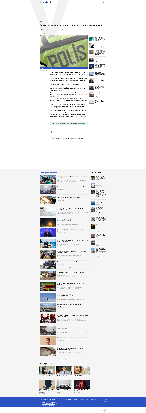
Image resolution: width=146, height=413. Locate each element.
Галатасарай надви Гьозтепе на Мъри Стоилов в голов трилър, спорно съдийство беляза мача (100, 227)
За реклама (76, 404)
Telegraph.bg (104, 401)
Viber (53, 138)
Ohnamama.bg (77, 401)
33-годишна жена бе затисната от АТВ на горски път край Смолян (72, 262)
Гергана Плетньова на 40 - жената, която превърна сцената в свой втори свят (101, 219)
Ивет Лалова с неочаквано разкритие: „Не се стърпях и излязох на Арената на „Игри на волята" (101, 210)
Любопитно (75, 2)
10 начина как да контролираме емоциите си (81, 376)
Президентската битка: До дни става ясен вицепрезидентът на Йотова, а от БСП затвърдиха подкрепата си (101, 251)
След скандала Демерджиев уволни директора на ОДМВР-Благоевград (100, 80)
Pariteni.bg (94, 401)
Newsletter (59, 138)
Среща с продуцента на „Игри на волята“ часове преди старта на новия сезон (71, 251)
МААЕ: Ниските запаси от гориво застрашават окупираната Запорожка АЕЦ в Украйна (69, 305)
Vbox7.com (70, 399)
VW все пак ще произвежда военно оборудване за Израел (100, 73)
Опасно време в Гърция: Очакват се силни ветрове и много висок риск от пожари (72, 327)
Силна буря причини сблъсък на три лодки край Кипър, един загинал (72, 187)
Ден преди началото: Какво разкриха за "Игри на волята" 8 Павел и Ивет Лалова (72, 241)
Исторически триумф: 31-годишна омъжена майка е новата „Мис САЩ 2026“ (72, 316)
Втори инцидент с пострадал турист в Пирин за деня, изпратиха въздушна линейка (71, 294)
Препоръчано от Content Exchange (83, 396)
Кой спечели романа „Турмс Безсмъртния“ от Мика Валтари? (46, 391)
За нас (71, 404)
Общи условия (82, 404)
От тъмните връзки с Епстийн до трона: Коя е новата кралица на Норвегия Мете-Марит (100, 45)
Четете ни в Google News (49, 405)
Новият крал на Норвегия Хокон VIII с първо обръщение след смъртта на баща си (100, 59)
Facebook (74, 138)
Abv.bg (65, 399)
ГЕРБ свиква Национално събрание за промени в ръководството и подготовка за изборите (70, 230)
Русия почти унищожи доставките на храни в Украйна (100, 87)
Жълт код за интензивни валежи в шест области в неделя (101, 242)
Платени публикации (98, 404)
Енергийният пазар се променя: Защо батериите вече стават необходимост (100, 66)
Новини (41, 21)
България (62, 2)
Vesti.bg (47, 2)
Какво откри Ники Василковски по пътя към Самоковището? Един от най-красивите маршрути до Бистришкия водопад (101, 193)
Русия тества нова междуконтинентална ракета (100, 101)
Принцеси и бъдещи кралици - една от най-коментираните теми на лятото (72, 338)
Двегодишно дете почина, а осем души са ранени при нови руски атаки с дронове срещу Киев (72, 219)
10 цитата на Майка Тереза (46, 375)
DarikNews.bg (81, 399)
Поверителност (89, 404)
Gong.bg (75, 399)
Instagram (81, 138)
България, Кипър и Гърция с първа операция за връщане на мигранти (100, 94)
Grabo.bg (88, 401)
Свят (68, 2)
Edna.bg (98, 401)
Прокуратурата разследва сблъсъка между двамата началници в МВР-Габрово (70, 349)
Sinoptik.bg (83, 401)
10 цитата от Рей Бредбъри (63, 375)
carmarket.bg (96, 75)
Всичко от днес (64, 359)
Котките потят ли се (101, 184)
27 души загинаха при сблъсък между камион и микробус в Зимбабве (72, 284)
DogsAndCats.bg (93, 399)
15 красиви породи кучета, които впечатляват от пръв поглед (101, 178)
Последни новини (48, 173)
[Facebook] (106, 406)
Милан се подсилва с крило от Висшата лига (101, 235)
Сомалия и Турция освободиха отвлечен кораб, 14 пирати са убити (72, 176)
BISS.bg (105, 399)
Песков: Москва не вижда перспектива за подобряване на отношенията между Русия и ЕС (100, 52)
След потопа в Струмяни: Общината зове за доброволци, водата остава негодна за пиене (71, 273)
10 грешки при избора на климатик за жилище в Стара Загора (64, 391)
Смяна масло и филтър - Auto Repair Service (68, 197)
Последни (55, 2)
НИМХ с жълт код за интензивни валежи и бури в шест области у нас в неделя (100, 39)
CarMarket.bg (99, 399)
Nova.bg (86, 399)
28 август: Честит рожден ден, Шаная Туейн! (81, 390)
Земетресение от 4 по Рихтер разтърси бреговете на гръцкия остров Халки (70, 209)
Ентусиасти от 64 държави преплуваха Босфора (101, 202)
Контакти (105, 404)
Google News (67, 138)
